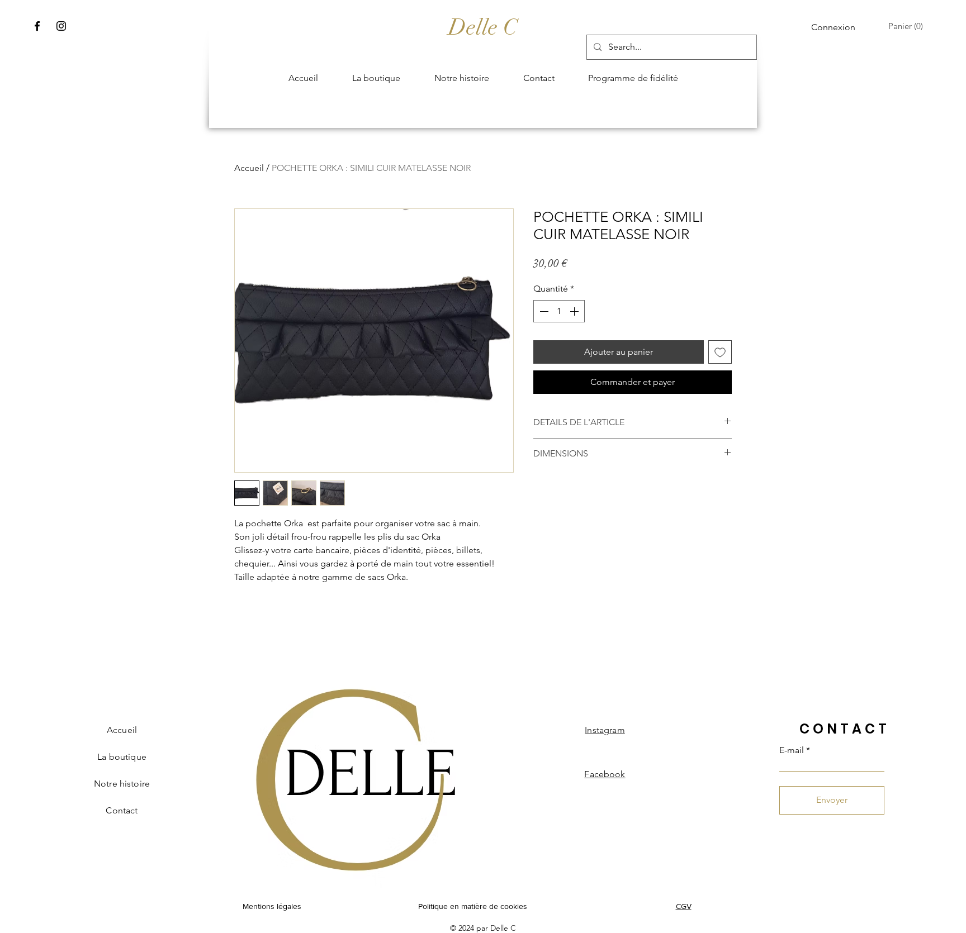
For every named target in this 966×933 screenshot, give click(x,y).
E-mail (791, 750)
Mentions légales (272, 906)
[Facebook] (37, 26)
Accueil (249, 168)
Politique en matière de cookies (473, 906)
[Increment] (575, 311)
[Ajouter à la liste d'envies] (720, 352)
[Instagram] (61, 26)
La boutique (121, 756)
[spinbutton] (559, 311)
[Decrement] (543, 311)
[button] (907, 26)
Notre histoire (122, 783)
